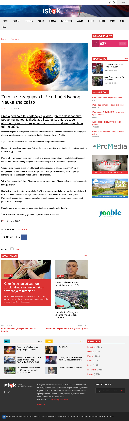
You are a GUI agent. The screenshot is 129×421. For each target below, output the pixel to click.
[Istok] (64, 11)
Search (122, 2)
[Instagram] (114, 2)
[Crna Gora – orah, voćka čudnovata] (97, 81)
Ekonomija (29, 20)
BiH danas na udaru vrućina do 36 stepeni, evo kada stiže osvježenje (28, 370)
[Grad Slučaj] (51, 350)
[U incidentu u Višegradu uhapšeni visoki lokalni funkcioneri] (71, 299)
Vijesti (5, 20)
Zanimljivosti (66, 20)
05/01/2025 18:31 (15, 108)
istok (5, 108)
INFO (7, 342)
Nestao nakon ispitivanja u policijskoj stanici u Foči (68, 283)
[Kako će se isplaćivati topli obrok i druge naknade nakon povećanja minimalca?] (26, 269)
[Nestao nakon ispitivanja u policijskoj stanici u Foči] (71, 269)
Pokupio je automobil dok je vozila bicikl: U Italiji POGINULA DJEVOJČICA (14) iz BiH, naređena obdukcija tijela (29, 362)
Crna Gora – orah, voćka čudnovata (107, 98)
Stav (122, 20)
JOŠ (85, 256)
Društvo (52, 20)
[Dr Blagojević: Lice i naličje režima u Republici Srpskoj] (51, 360)
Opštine (80, 20)
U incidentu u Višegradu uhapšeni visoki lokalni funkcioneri (66, 315)
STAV (49, 342)
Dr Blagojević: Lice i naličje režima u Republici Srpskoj (70, 358)
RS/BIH (91, 20)
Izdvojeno (91, 347)
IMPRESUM (41, 404)
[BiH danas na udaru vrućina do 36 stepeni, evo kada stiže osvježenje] (9, 370)
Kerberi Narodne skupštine (70, 368)
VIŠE (125, 58)
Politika (16, 20)
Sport (5, 27)
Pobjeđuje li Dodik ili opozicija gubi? (113, 65)
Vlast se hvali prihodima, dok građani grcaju (66, 328)
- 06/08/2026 (112, 70)
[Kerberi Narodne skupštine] (51, 370)
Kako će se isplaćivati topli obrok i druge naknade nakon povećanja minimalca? (24, 287)
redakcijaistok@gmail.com (57, 400)
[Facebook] (109, 2)
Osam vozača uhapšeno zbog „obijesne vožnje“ (27, 348)
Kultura (41, 20)
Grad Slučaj (63, 347)
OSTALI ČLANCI (9, 256)
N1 (3, 221)
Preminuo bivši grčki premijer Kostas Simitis (19, 329)
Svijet (112, 20)
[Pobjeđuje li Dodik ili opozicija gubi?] (97, 68)
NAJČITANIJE (99, 59)
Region (102, 20)
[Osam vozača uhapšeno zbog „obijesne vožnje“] (9, 350)
